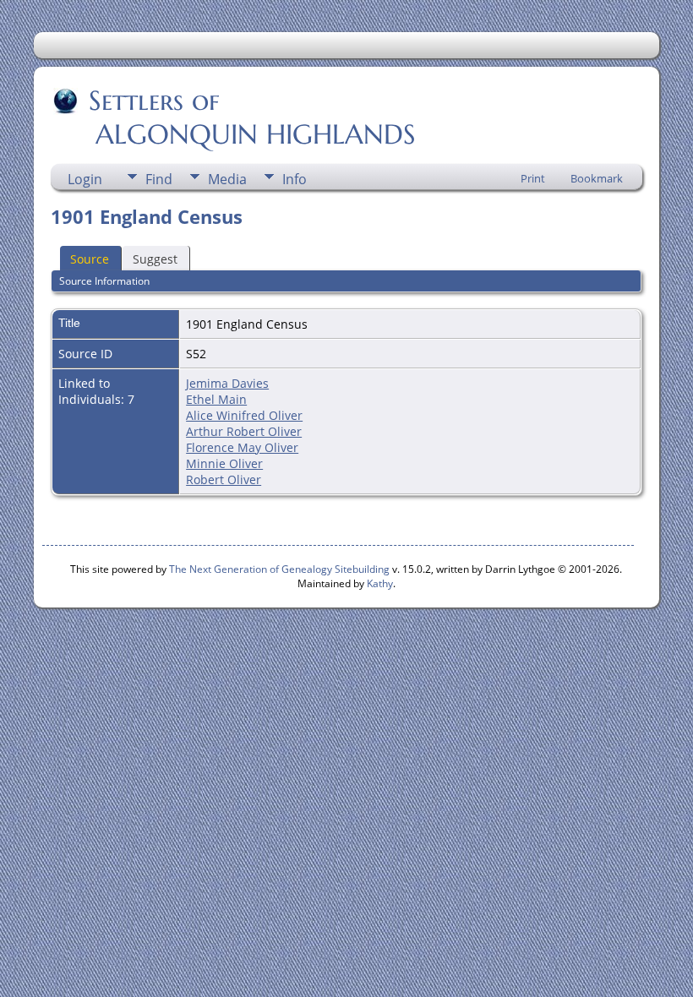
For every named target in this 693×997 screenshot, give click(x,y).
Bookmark (596, 178)
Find (158, 179)
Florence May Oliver (242, 447)
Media (227, 179)
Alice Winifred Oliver (244, 415)
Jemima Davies (227, 383)
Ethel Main (216, 399)
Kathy (380, 583)
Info (294, 179)
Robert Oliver (223, 479)
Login (85, 179)
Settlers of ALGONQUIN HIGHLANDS (234, 117)
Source (89, 259)
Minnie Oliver (224, 463)
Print (533, 178)
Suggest (155, 259)
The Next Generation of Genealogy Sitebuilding (279, 569)
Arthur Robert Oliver (244, 431)
